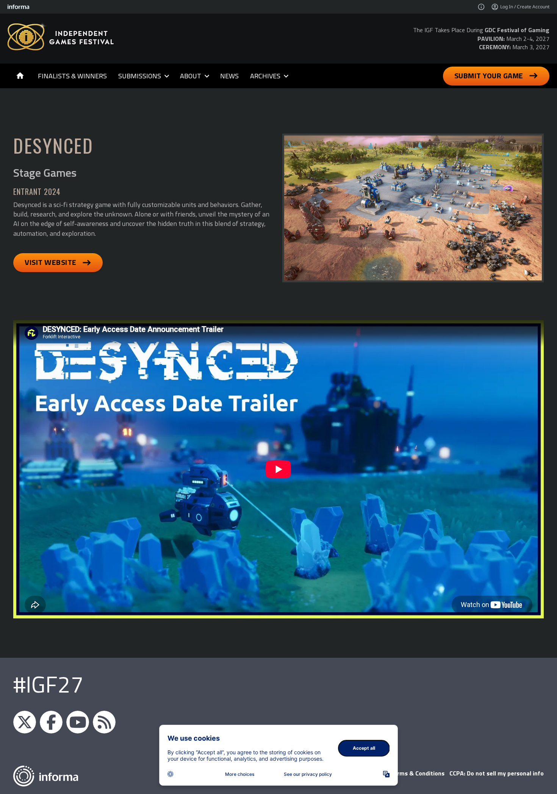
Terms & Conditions (417, 773)
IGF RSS (104, 722)
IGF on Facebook (51, 722)
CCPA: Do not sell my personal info (496, 773)
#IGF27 (48, 684)
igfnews (24, 722)
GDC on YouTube (77, 722)
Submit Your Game (488, 75)
